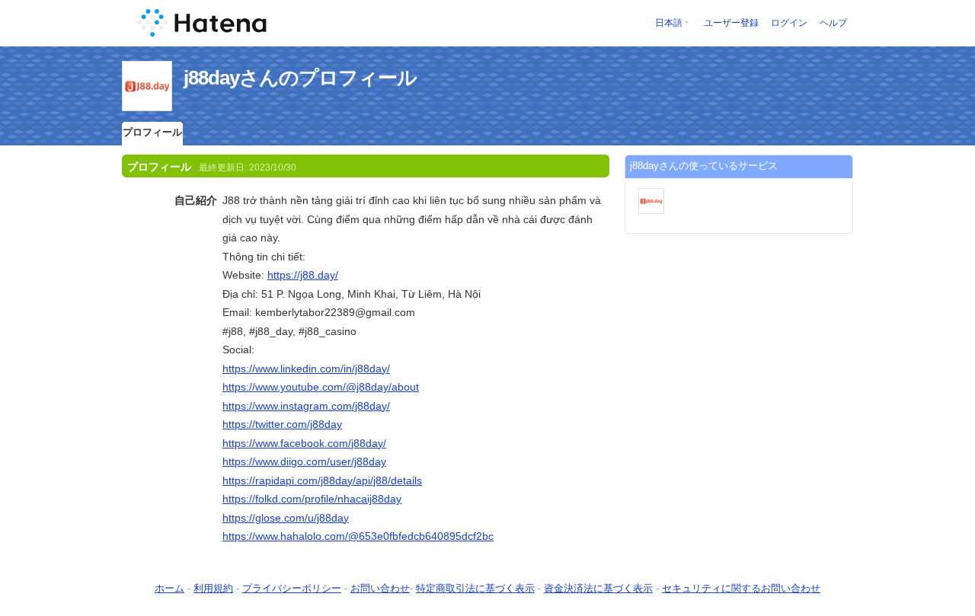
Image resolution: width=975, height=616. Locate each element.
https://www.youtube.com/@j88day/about (320, 387)
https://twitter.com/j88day (282, 424)
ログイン (789, 23)
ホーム (169, 588)
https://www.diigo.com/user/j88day (304, 461)
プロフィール (152, 132)
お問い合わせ (380, 588)
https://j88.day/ (302, 275)
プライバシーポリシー (291, 588)
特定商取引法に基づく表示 (475, 588)
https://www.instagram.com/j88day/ (306, 406)
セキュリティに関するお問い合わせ (741, 588)
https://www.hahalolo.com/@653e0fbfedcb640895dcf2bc (358, 536)
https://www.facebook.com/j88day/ (304, 443)
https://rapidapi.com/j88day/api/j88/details (322, 480)
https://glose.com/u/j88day (285, 518)
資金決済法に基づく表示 (598, 588)
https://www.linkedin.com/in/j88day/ (306, 368)
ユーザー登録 (731, 23)
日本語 (668, 23)
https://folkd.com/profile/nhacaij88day (311, 499)
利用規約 (213, 588)
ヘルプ (833, 23)
